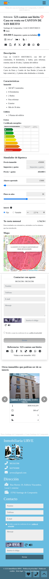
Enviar (24, 340)
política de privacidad (36, 333)
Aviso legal (20, 571)
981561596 (19, 281)
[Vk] (29, 44)
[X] (19, 44)
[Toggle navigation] (44, 3)
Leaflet (24, 270)
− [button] (7, 242)
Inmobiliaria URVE (15, 569)
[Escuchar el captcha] (9, 325)
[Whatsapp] (33, 44)
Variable (18, 212)
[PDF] (10, 44)
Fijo (7, 212)
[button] (5, 399)
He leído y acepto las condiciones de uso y (24, 333)
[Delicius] (24, 44)
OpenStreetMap (33, 270)
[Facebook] (15, 44)
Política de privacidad (30, 569)
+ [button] (7, 238)
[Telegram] (38, 44)
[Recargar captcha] (6, 325)
